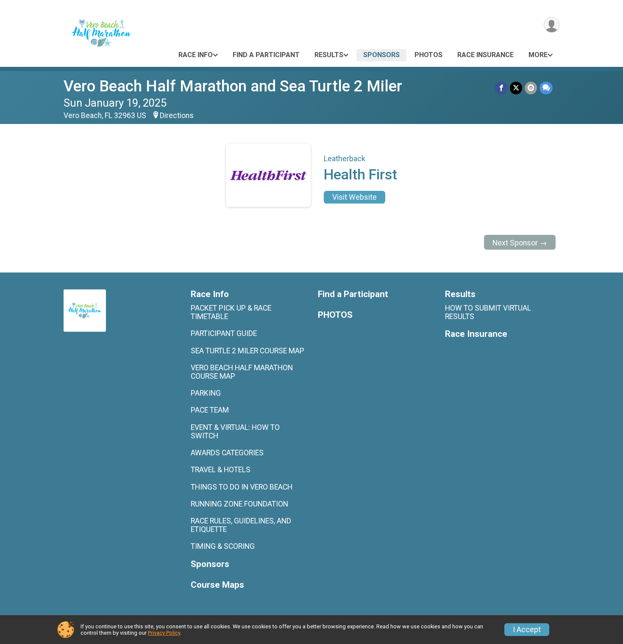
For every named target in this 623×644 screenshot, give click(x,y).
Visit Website (354, 197)
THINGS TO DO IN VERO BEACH (241, 487)
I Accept (527, 629)
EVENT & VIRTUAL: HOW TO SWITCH (235, 431)
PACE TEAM (210, 410)
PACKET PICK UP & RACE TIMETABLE (231, 312)
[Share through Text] (546, 88)
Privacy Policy (164, 633)
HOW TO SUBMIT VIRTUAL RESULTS (488, 312)
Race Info (195, 55)
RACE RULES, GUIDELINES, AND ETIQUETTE (241, 525)
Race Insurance (485, 55)
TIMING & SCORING (223, 546)
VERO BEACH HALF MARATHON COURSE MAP (242, 371)
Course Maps (217, 585)
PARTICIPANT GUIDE (224, 333)
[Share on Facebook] (501, 88)
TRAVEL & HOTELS (220, 469)
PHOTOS (428, 55)
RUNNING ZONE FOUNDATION (239, 504)
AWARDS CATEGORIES (227, 453)
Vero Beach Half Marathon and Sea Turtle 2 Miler (233, 86)
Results (328, 55)
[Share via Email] (531, 88)
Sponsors (381, 55)
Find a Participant (266, 55)
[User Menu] (551, 25)
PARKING (206, 393)
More (538, 55)
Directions (177, 115)
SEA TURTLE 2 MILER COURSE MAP (247, 351)
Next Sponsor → (519, 243)
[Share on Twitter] (516, 88)
